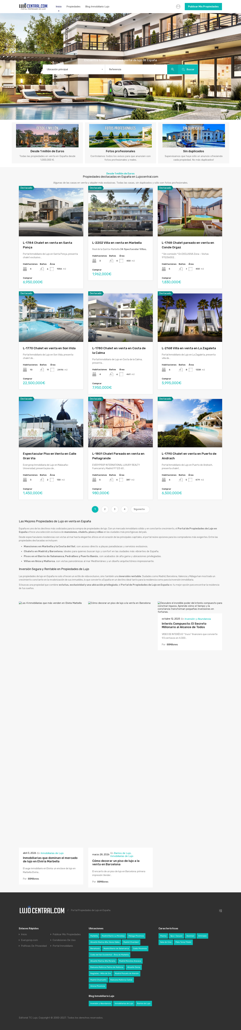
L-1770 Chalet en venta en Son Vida (49, 348)
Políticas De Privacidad (34, 946)
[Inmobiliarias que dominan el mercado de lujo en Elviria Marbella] (51, 846)
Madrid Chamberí (131, 942)
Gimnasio (202, 936)
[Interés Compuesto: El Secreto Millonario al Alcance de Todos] (190, 611)
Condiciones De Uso (64, 940)
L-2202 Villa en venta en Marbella (117, 243)
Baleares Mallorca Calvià (121, 980)
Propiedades (73, 6)
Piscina (163, 936)
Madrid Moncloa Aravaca (130, 961)
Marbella (94, 936)
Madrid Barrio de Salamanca (116, 948)
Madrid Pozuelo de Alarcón (127, 973)
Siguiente (139, 509)
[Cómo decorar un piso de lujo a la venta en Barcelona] (120, 846)
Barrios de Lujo (122, 853)
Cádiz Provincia (140, 948)
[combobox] (74, 69)
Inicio (59, 6)
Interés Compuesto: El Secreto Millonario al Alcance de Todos (184, 625)
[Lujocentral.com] (33, 9)
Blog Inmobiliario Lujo (97, 6)
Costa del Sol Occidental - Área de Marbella (109, 955)
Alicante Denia (133, 967)
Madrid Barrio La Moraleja (113, 936)
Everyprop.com (29, 940)
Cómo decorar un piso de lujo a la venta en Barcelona (116, 862)
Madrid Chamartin (98, 980)
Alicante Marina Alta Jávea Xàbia (105, 942)
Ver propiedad (51, 226)
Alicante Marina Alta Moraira (102, 961)
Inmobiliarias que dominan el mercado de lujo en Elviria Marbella (50, 859)
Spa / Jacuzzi (176, 936)
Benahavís (95, 948)
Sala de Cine (165, 942)
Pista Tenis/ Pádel (183, 942)
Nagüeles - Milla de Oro (100, 973)
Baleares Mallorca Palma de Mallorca (106, 967)
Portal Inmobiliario (63, 946)
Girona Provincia (97, 986)
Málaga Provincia (136, 936)
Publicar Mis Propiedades (203, 6)
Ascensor (190, 936)
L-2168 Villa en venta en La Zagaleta (189, 348)
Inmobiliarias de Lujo (52, 853)
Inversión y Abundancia (198, 618)
